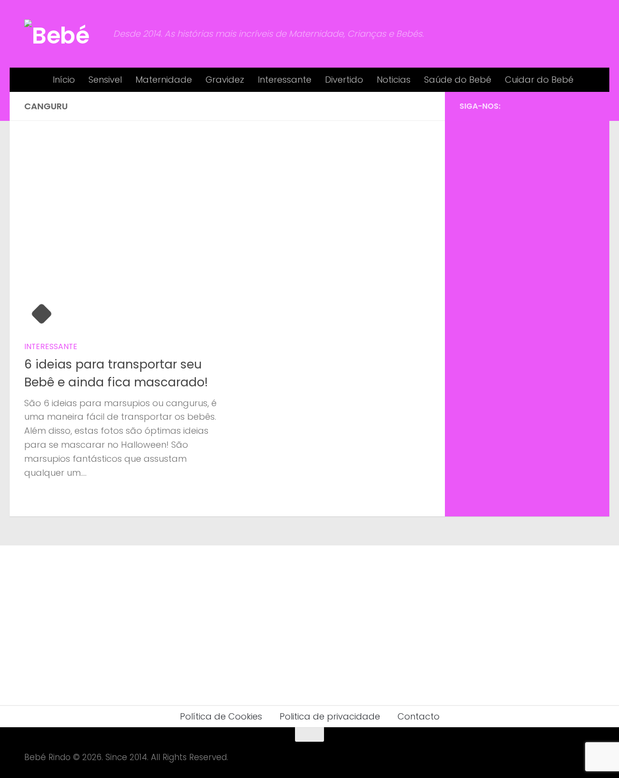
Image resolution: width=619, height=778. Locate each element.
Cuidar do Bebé (539, 79)
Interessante (284, 79)
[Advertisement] (527, 276)
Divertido (344, 79)
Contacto (419, 716)
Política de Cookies (221, 716)
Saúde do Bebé (457, 79)
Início (64, 79)
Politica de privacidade (330, 716)
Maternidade (163, 79)
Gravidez (225, 79)
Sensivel (105, 79)
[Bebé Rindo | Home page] (63, 33)
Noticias (394, 79)
